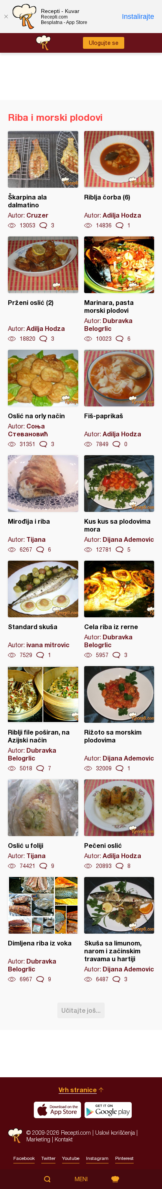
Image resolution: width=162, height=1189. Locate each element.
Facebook (24, 1158)
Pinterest (124, 1158)
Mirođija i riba (43, 504)
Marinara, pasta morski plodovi (119, 289)
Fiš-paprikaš (119, 399)
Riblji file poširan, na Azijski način (43, 719)
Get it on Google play (108, 1110)
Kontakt (64, 1139)
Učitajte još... (81, 1010)
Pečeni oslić (119, 824)
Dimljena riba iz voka (43, 930)
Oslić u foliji (43, 824)
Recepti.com (15, 1135)
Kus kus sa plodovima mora (119, 504)
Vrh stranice (78, 1089)
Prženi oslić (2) (43, 289)
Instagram (97, 1158)
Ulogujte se (103, 43)
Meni (81, 1179)
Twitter (48, 1158)
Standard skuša (43, 610)
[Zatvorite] (6, 16)
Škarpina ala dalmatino (43, 180)
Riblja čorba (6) (119, 180)
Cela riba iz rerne (119, 610)
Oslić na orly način (43, 399)
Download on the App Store (57, 1110)
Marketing (38, 1139)
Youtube (70, 1158)
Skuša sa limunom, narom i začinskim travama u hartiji (119, 930)
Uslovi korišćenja (115, 1132)
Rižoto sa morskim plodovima (119, 719)
